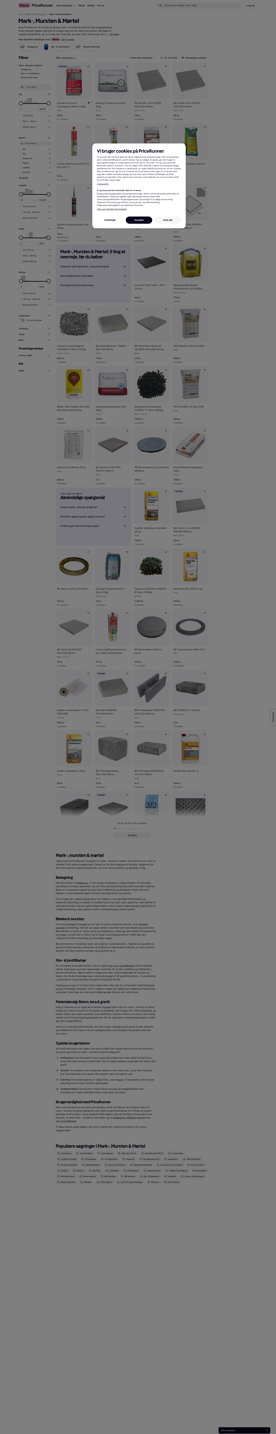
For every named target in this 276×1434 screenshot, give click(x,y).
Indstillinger (110, 220)
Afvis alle (167, 220)
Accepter (139, 220)
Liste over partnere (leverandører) (112, 209)
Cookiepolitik (103, 184)
